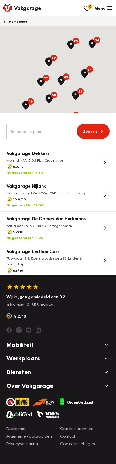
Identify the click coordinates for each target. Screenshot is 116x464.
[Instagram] (19, 330)
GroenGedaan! (80, 402)
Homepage (17, 21)
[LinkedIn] (38, 330)
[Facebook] (9, 330)
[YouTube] (28, 330)
